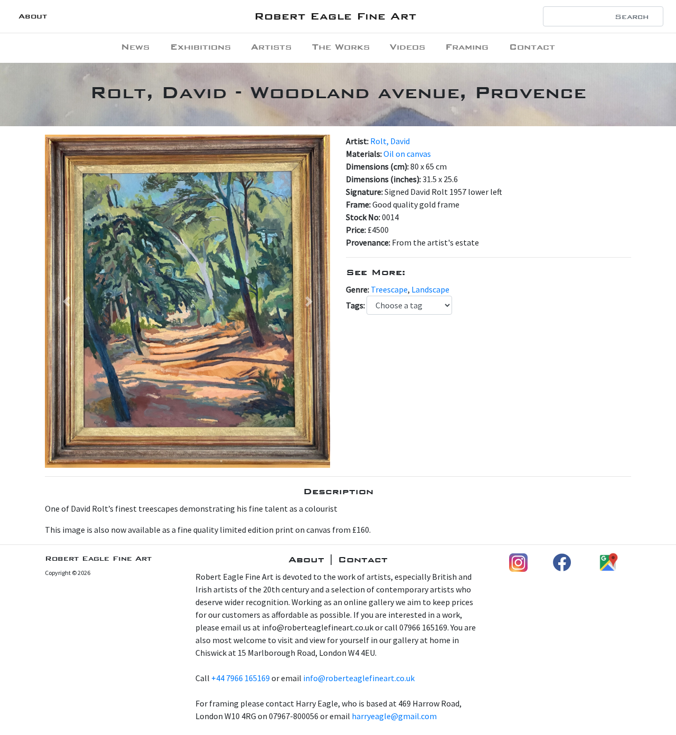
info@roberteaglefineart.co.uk (359, 678)
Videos (407, 47)
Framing (467, 47)
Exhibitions (200, 47)
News (135, 47)
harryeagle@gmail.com (394, 716)
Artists (271, 47)
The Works (341, 47)
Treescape (389, 289)
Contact (532, 47)
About (32, 16)
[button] (66, 301)
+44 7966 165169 (240, 678)
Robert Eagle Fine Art (335, 16)
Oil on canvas (407, 153)
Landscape (430, 289)
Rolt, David (390, 141)
